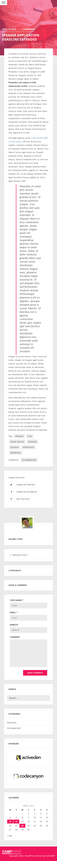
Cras (30, 436)
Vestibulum (28, 447)
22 (22, 825)
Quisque (15, 447)
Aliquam (19, 436)
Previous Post (20, 555)
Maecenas (11, 722)
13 (10, 821)
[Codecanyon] (28, 776)
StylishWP (50, 856)
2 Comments (28, 29)
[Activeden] (28, 758)
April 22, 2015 (9, 29)
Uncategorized (29, 460)
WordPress (16, 452)
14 (16, 821)
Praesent (32, 441)
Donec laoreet (17, 441)
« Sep (9, 835)
